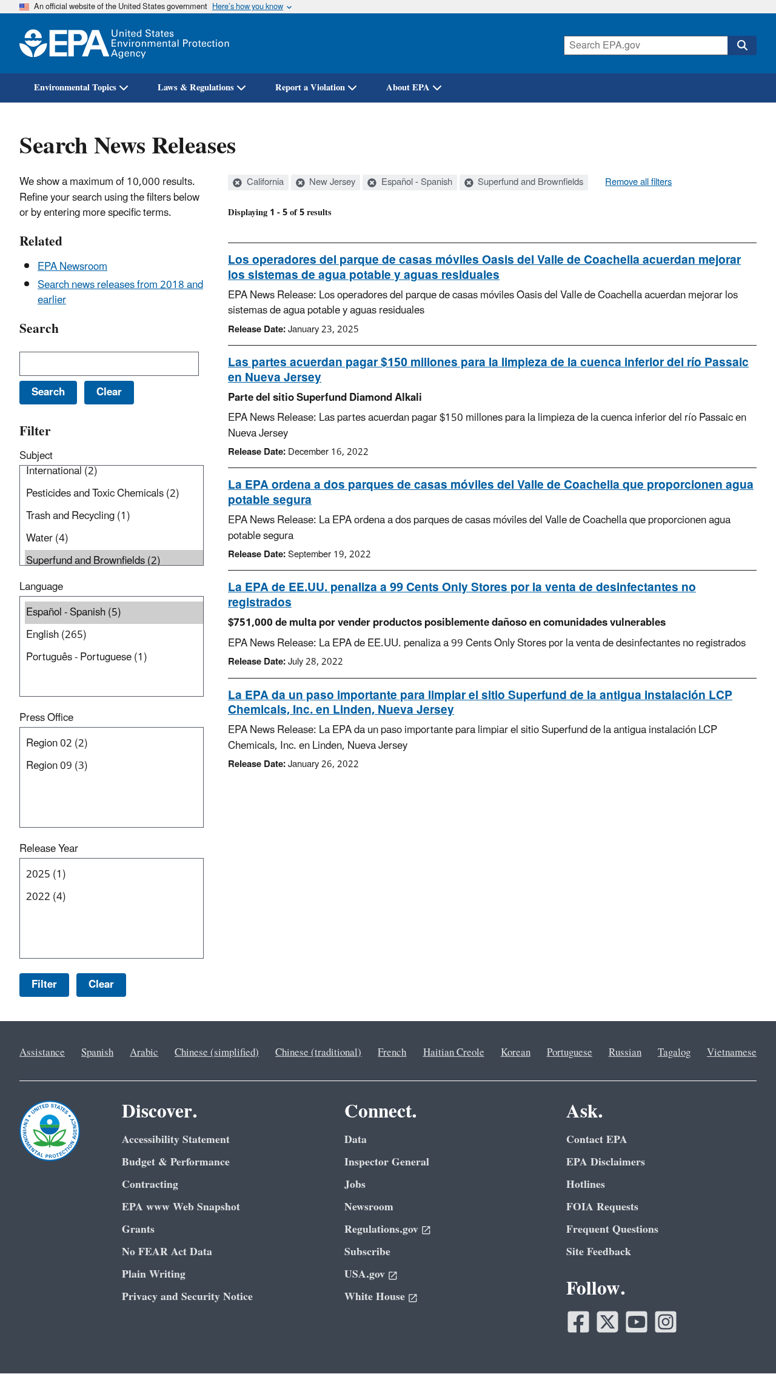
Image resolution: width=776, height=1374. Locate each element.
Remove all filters (638, 182)
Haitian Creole (453, 1053)
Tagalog (674, 1053)
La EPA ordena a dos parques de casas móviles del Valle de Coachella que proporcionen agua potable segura (491, 492)
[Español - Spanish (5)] (114, 613)
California (264, 182)
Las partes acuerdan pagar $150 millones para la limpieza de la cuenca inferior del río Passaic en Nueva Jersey (488, 370)
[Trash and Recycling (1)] (114, 516)
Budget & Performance (176, 1162)
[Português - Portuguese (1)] (114, 657)
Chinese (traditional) (318, 1053)
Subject (36, 456)
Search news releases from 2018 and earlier (120, 292)
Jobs (355, 1184)
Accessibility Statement (176, 1139)
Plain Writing (154, 1274)
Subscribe (367, 1251)
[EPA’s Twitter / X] (607, 1322)
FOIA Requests (602, 1207)
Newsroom (368, 1207)
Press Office (46, 718)
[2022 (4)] (114, 897)
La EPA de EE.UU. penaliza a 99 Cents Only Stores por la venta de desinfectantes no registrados (462, 595)
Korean (515, 1053)
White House (374, 1296)
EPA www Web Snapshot (181, 1207)
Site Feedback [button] (598, 1251)
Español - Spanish (415, 182)
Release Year (48, 849)
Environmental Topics (75, 87)
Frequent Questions (612, 1229)
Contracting (150, 1184)
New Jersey (331, 182)
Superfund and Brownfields (529, 182)
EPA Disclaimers (605, 1162)
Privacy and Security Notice (187, 1296)
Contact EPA (596, 1139)
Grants (138, 1229)
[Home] (124, 43)
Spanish (97, 1053)
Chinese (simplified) (217, 1053)
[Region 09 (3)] (114, 766)
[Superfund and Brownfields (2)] (114, 561)
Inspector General (386, 1162)
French (392, 1053)
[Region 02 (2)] (114, 743)
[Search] (742, 45)
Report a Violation (310, 87)
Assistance (42, 1053)
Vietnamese (732, 1053)
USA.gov (364, 1274)
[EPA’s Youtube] (636, 1322)
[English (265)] (114, 635)
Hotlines (585, 1184)
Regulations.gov (381, 1229)
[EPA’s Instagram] (666, 1322)
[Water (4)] (114, 539)
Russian (625, 1053)
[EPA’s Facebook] (578, 1322)
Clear (101, 985)
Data (355, 1139)
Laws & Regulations (196, 87)
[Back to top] (742, 1340)
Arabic (144, 1053)
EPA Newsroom (72, 267)
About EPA (408, 87)
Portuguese (569, 1053)
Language (41, 587)
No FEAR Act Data (167, 1251)
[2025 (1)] (114, 874)
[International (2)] (114, 471)
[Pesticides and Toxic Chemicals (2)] (114, 494)
